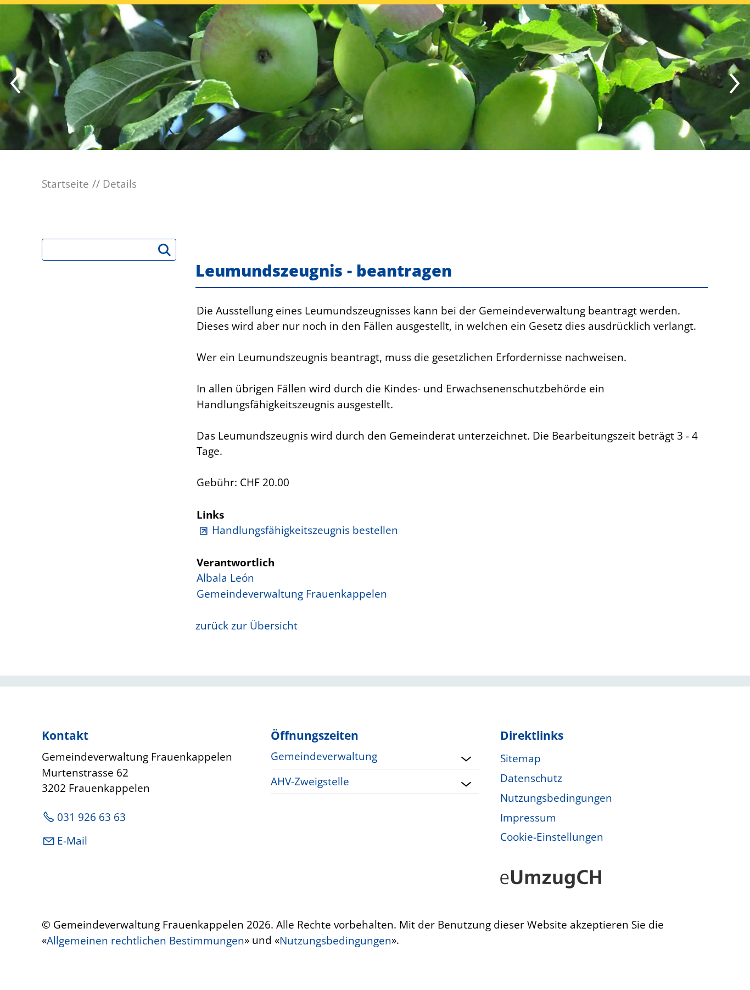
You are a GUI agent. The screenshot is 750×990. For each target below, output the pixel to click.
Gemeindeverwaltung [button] (324, 756)
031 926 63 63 (91, 817)
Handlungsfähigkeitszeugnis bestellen (305, 530)
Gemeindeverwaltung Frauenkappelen (292, 594)
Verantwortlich (236, 562)
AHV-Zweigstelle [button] (310, 781)
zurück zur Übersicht (246, 625)
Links (210, 515)
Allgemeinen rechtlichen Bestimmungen (145, 940)
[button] (16, 84)
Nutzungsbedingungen (556, 798)
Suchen (169, 253)
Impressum (528, 818)
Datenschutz (531, 778)
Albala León (225, 578)
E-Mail (72, 841)
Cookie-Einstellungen (551, 837)
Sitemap (520, 758)
